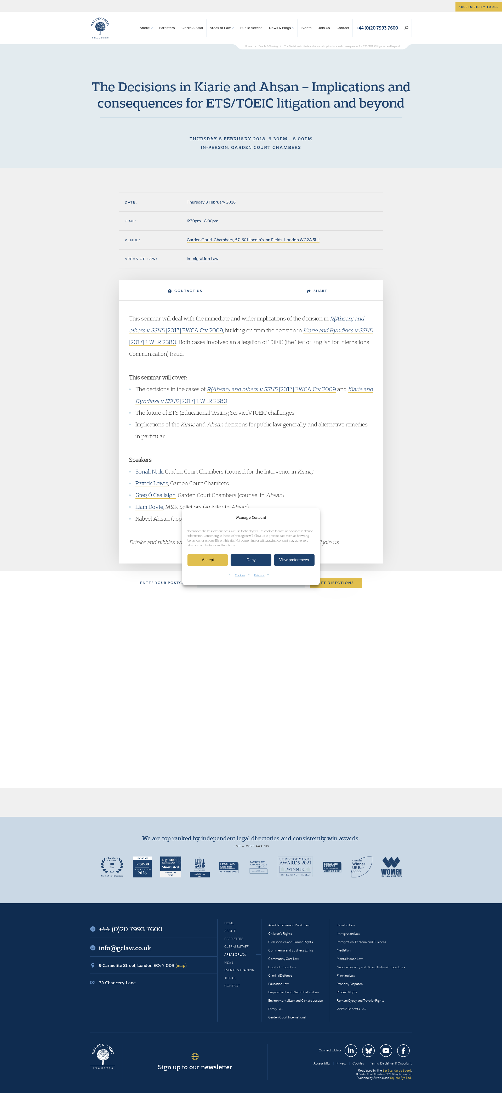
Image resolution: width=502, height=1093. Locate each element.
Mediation (344, 950)
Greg (141, 495)
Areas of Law (220, 28)
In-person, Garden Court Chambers (251, 147)
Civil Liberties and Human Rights (290, 942)
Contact (342, 28)
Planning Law (346, 975)
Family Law (275, 1009)
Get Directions (336, 583)
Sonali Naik (149, 471)
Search (406, 28)
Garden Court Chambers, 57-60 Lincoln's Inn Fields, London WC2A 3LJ (253, 239)
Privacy (259, 575)
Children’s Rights (280, 934)
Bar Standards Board (397, 1070)
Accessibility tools (479, 7)
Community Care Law (283, 959)
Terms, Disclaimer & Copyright (391, 1063)
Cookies (240, 575)
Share (319, 291)
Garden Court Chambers (100, 28)
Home (229, 923)
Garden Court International (287, 1017)
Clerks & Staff (192, 28)
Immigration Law (202, 258)
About (145, 28)
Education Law (278, 984)
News (228, 962)
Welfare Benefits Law (351, 1009)
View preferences (294, 560)
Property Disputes (350, 984)
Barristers (167, 28)
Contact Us (187, 291)
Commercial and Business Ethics (290, 950)
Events (306, 28)
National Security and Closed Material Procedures (371, 967)
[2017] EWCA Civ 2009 (271, 389)
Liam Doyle (149, 506)
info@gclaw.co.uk (125, 948)
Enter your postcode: (166, 583)
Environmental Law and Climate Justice (295, 1000)
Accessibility (321, 1063)
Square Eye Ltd (400, 1078)
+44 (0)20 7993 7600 (377, 28)
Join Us (324, 28)
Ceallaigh (164, 495)
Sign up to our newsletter (195, 1067)
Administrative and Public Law (289, 925)
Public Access (251, 28)
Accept (208, 560)
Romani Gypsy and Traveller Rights (360, 1000)
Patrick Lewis (151, 483)
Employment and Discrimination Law (293, 992)
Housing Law (346, 925)
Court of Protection (282, 967)
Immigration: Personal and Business (361, 942)
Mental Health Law (350, 959)
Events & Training (239, 970)
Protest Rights (347, 992)
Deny (251, 560)
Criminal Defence (280, 975)
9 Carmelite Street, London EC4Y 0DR (143, 965)
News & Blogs (280, 28)
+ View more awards (251, 846)
